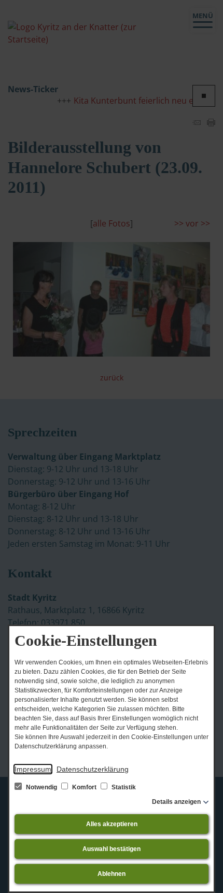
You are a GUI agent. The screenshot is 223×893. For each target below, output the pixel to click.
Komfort (84, 787)
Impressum (33, 769)
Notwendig (41, 787)
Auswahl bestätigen (111, 849)
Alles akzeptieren (111, 824)
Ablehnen (111, 873)
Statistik (123, 787)
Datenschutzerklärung (93, 769)
